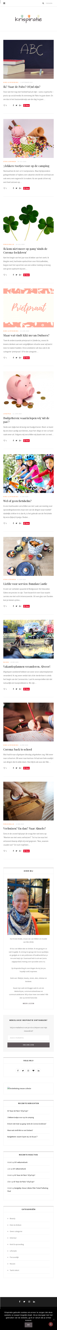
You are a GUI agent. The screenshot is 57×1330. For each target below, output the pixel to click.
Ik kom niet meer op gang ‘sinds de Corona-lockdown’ (25, 250)
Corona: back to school (17, 749)
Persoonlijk (8, 244)
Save (27, 105)
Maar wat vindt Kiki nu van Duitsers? (26, 335)
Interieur (13, 1238)
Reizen (6, 662)
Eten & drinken (9, 161)
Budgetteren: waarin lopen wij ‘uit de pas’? (22, 1137)
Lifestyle (7, 414)
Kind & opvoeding (10, 82)
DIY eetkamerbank (20, 1162)
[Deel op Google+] (20, 105)
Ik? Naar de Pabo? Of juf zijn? (21, 86)
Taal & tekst (14, 1270)
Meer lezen (28, 1003)
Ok (28, 1325)
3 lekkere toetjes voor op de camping (26, 166)
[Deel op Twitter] (16, 105)
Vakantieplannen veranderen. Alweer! (26, 666)
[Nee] (53, 1319)
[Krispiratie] (28, 18)
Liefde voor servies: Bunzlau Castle (25, 584)
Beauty (12, 1218)
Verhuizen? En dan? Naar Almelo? (24, 828)
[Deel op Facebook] (13, 105)
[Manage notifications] (51, 1324)
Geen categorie (16, 1231)
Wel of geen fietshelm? (17, 501)
